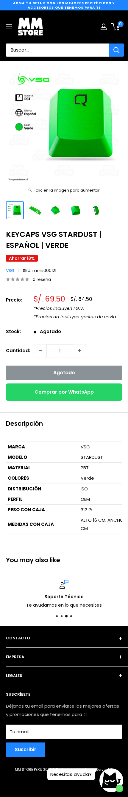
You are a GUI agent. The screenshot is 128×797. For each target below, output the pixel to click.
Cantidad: (18, 350)
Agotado (64, 372)
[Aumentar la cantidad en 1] (79, 350)
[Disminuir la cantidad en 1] (40, 350)
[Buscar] (116, 50)
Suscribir (25, 749)
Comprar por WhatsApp (64, 392)
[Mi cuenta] (104, 27)
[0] (115, 26)
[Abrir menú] (9, 26)
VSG (10, 271)
